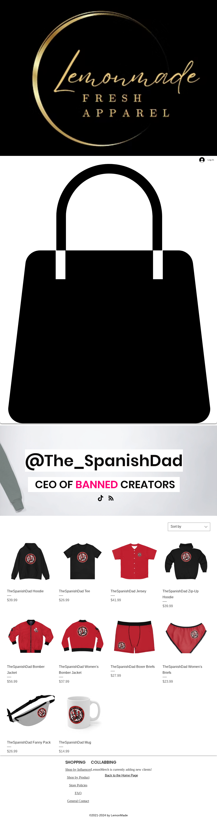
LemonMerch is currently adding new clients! (121, 769)
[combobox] (189, 527)
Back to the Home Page (121, 775)
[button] (108, 294)
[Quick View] (31, 561)
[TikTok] (100, 498)
